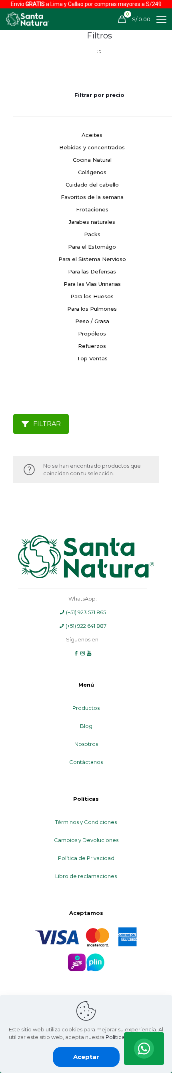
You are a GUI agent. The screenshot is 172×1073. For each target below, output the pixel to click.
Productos (86, 708)
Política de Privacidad (86, 858)
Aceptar (86, 1057)
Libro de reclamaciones (86, 876)
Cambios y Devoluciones (86, 840)
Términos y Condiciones (86, 822)
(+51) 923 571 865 (85, 612)
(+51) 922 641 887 (85, 626)
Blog (86, 726)
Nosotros (86, 744)
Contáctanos (86, 762)
